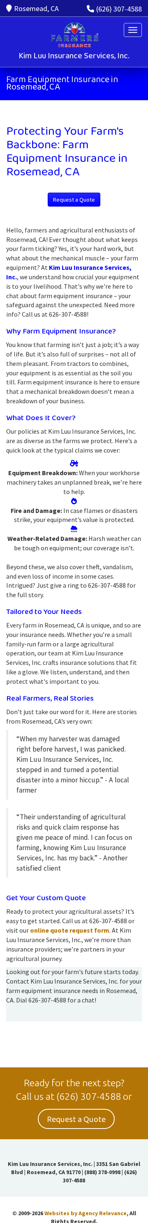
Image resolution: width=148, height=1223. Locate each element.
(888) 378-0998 (102, 1172)
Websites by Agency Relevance (85, 1213)
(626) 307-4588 (119, 9)
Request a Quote (74, 199)
